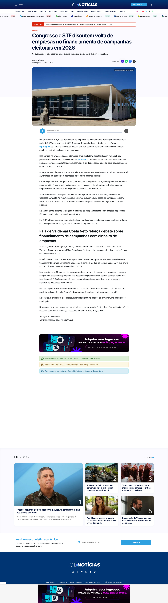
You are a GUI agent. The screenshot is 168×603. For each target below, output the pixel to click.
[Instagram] (137, 11)
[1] (48, 484)
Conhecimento (96, 11)
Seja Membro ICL (139, 4)
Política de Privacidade (113, 582)
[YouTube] (143, 11)
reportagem (45, 146)
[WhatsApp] (126, 61)
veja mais (148, 458)
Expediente (63, 582)
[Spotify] (152, 11)
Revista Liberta (110, 11)
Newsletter (50, 582)
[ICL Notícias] (84, 5)
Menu (21, 4)
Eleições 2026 (20, 11)
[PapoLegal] (122, 61)
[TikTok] (149, 11)
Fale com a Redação (93, 582)
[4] (101, 505)
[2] (101, 473)
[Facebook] (140, 11)
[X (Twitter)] (146, 11)
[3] (137, 473)
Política (43, 11)
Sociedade (64, 11)
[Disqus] (84, 408)
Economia (53, 11)
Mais (121, 11)
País (72, 11)
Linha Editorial (76, 582)
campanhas (83, 159)
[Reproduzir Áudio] (42, 131)
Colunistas (32, 11)
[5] (137, 505)
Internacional (82, 11)
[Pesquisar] (151, 4)
